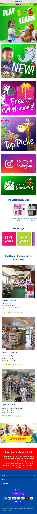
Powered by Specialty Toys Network (22, 508)
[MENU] (1, 4)
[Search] (30, 4)
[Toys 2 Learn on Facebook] (15, 489)
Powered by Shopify (7, 510)
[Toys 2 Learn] (18, 4)
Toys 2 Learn (9, 508)
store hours (18, 312)
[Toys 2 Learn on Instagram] (18, 489)
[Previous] (3, 239)
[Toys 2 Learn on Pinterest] (21, 489)
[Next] (34, 239)
